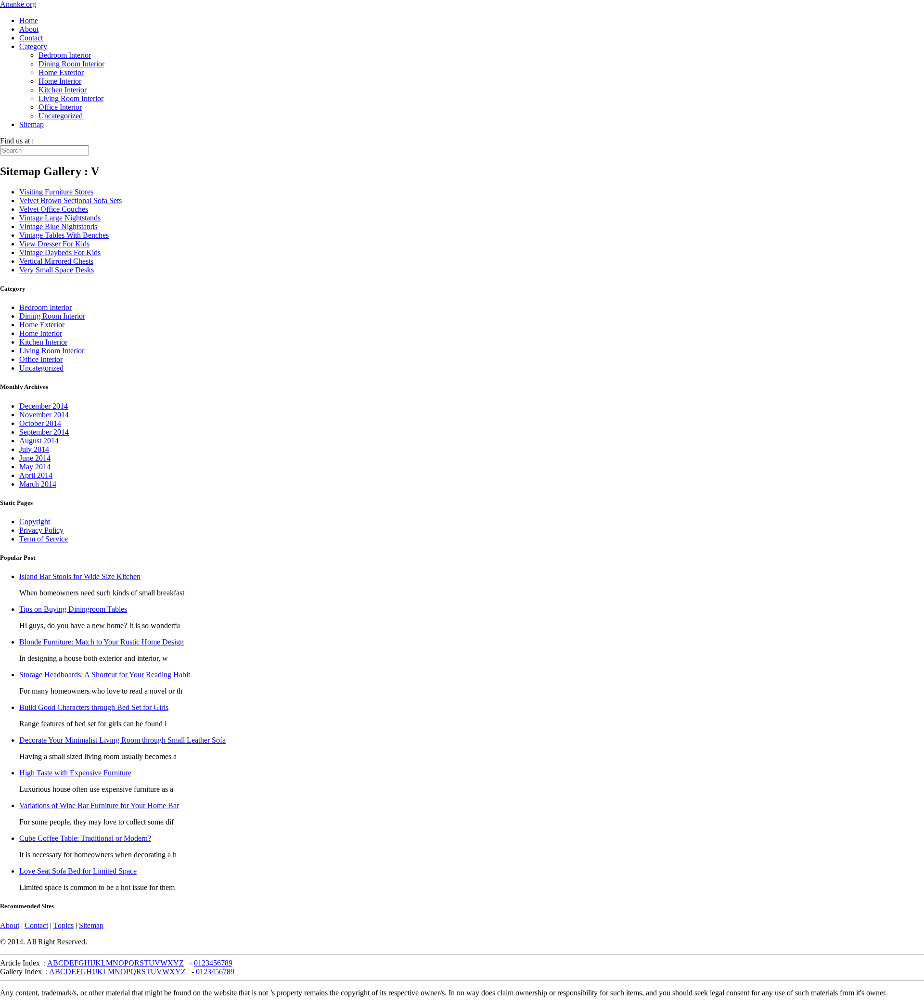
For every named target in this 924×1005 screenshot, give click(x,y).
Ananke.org (18, 4)
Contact (31, 38)
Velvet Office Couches (53, 209)
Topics (63, 925)
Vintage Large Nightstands (60, 218)
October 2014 (40, 423)
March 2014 (37, 484)
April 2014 (35, 475)
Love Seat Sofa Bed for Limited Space (78, 871)
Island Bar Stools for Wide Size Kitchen (80, 576)
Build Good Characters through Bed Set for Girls (93, 707)
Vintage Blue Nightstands (58, 226)
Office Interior (60, 107)
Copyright (34, 521)
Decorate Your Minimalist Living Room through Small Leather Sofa (122, 740)
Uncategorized (60, 116)
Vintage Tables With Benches (64, 235)
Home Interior (59, 81)
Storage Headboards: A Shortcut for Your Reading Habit (104, 674)
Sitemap (31, 124)
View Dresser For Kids (54, 244)
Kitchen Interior (62, 90)
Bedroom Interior (64, 55)
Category (33, 46)
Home (28, 20)
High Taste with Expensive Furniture (75, 773)
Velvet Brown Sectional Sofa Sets (70, 200)
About (28, 29)
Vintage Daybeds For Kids (60, 252)
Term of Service (43, 539)
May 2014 (35, 467)
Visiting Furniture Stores (56, 192)
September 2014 (44, 432)
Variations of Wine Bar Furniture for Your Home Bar (99, 805)
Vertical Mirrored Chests (56, 261)
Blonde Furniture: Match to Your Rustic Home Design (101, 642)
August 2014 (39, 441)
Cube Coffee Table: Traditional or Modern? (85, 838)
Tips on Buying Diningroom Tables (73, 609)
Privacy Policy (41, 530)
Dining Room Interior (71, 64)
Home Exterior (61, 72)
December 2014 (43, 406)
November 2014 (44, 415)
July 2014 (34, 449)
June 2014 (35, 458)
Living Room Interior (70, 98)
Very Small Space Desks (56, 270)
